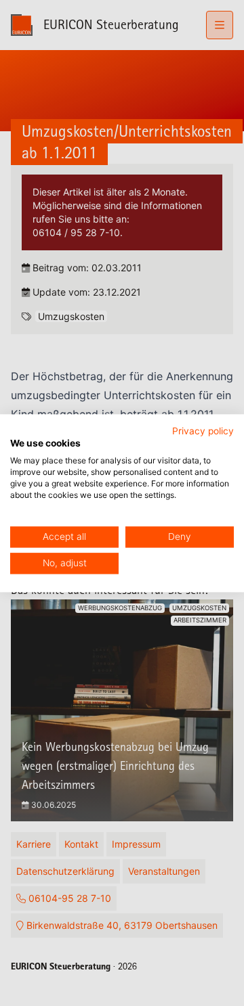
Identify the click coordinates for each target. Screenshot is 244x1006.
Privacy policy (203, 431)
